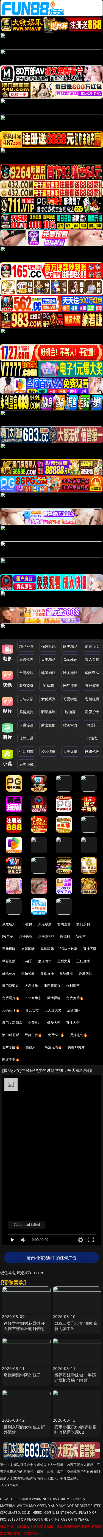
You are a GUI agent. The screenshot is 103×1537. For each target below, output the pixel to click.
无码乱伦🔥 (11, 1010)
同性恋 (92, 738)
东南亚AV (92, 672)
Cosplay (70, 659)
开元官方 (32, 1010)
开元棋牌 (45, 924)
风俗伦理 (92, 751)
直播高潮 (90, 948)
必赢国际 (28, 948)
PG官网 (27, 924)
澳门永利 (83, 924)
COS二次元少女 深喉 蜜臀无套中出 (76, 1325)
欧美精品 (70, 646)
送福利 (65, 936)
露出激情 (48, 725)
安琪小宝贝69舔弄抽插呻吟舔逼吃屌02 (75, 1429)
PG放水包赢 (68, 948)
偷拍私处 (28, 973)
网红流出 (70, 685)
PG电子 (7, 936)
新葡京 (81, 936)
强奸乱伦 (48, 646)
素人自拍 (92, 659)
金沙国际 (73, 1010)
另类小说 (26, 764)
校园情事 (48, 751)
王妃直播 (83, 961)
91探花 (48, 685)
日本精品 (48, 659)
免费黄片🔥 (75, 998)
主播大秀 (64, 961)
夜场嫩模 (66, 973)
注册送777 (46, 936)
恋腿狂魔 (92, 698)
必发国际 (85, 973)
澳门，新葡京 (12, 1022)
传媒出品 (26, 738)
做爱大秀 (54, 1022)
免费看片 (34, 1022)
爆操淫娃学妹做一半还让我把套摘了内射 (75, 1377)
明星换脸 (48, 711)
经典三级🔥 (33, 1035)
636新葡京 (33, 998)
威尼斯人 (9, 924)
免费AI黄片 (76, 1047)
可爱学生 (70, 698)
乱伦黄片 (9, 973)
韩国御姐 (48, 672)
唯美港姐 (70, 672)
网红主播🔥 (11, 1059)
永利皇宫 (73, 985)
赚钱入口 (32, 1047)
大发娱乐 (31, 985)
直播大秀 (73, 1022)
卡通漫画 (26, 725)
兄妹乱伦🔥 (79, 1035)
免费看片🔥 (11, 998)
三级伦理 (26, 659)
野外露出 (92, 685)
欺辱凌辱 (26, 685)
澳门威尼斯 (10, 1035)
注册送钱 (26, 936)
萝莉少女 (92, 646)
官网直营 (64, 924)
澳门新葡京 (10, 985)
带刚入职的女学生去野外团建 (24, 1429)
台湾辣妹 (26, 672)
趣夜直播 (47, 973)
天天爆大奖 (52, 1010)
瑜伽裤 (70, 711)
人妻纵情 (70, 751)
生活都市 (26, 751)
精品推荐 (26, 646)
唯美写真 (70, 725)
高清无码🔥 (53, 1047)
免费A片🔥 (56, 1035)
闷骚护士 (92, 711)
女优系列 (48, 698)
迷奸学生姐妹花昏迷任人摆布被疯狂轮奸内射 (24, 1325)
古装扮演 (26, 698)
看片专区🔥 (11, 1047)
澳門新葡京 (52, 985)
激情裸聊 (54, 998)
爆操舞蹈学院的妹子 (22, 1375)
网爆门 (92, 725)
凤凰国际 (47, 948)
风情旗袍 (26, 711)
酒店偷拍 (45, 961)
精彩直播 (9, 961)
